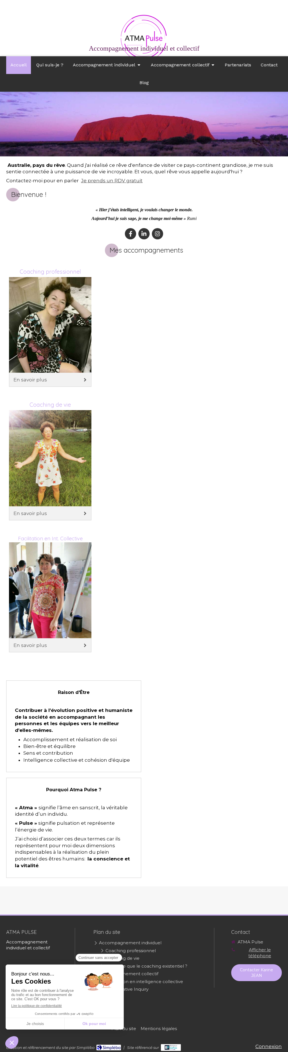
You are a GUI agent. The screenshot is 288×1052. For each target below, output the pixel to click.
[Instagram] (157, 233)
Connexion (268, 1046)
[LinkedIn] (144, 233)
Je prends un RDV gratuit (112, 180)
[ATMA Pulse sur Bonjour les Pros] (171, 1047)
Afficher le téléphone (259, 952)
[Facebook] (130, 233)
